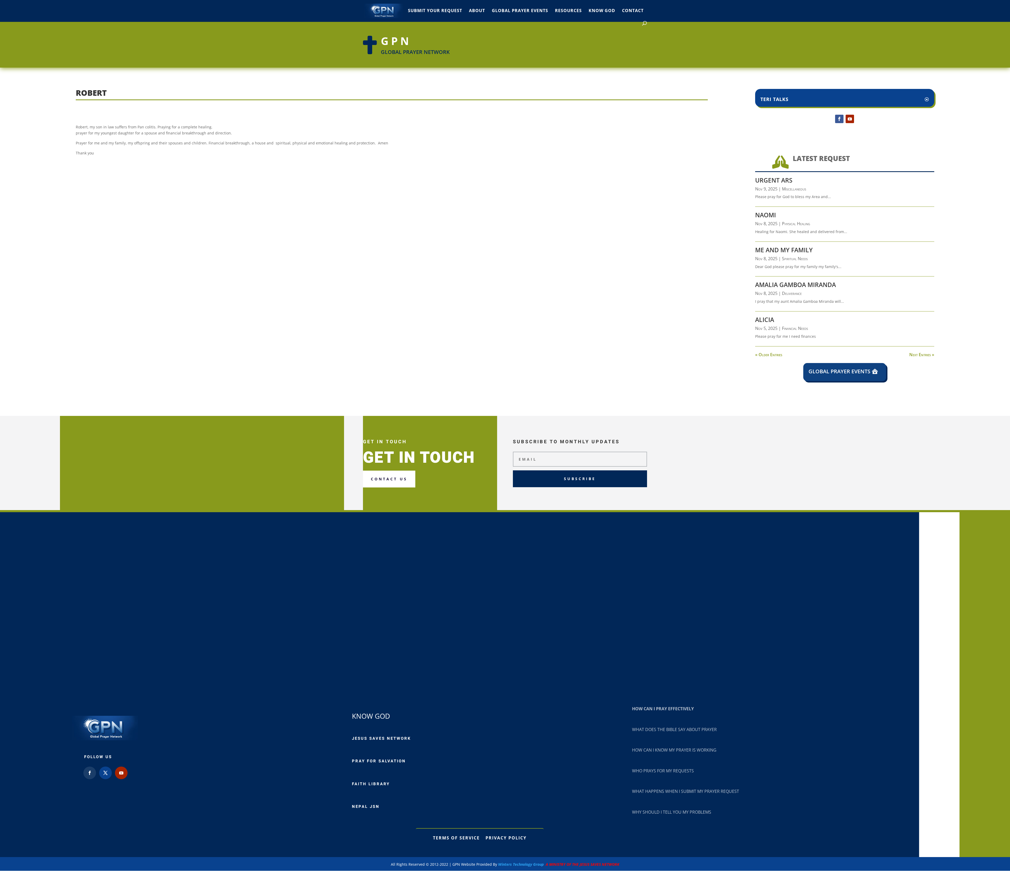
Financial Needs (795, 328)
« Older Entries (768, 355)
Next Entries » (921, 355)
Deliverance (792, 293)
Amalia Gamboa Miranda (795, 284)
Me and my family (784, 250)
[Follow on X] (105, 773)
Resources (568, 11)
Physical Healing (796, 223)
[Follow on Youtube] (850, 119)
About (477, 11)
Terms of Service (456, 837)
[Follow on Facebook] (839, 119)
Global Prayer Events (520, 11)
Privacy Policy (506, 837)
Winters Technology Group (558, 864)
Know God (602, 11)
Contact (633, 11)
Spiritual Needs (795, 258)
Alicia (764, 319)
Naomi (765, 215)
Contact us (389, 478)
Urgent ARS (773, 180)
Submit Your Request (435, 11)
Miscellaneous (794, 189)
